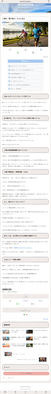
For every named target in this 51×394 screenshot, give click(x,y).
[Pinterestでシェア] (14, 336)
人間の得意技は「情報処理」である (18, 77)
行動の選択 (11, 291)
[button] (33, 53)
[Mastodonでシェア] (19, 329)
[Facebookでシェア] (8, 333)
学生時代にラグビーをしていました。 (23, 247)
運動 (10, 289)
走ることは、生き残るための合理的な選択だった (21, 84)
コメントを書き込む (26, 373)
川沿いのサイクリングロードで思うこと (19, 66)
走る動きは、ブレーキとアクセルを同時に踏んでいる (22, 69)
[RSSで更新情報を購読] (27, 314)
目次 (25, 61)
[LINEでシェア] (42, 333)
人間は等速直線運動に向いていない (18, 73)
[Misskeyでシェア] (42, 329)
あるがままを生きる (25, 1)
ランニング (5, 291)
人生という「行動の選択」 (16, 88)
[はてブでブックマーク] (31, 333)
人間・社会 (5, 289)
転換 (16, 291)
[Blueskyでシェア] (31, 329)
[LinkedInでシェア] (25, 336)
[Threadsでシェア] (19, 333)
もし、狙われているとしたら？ (17, 81)
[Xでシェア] (8, 329)
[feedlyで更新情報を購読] (24, 314)
